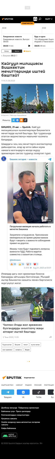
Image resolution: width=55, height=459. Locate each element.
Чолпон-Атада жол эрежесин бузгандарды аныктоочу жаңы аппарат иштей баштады (23, 328)
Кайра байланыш (8, 428)
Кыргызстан (7, 345)
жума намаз (35, 345)
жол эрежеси (7, 350)
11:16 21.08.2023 (8, 80)
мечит (25, 345)
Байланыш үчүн (8, 411)
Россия (38, 385)
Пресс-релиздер (23, 411)
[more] (50, 337)
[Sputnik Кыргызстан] (8, 20)
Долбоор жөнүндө (9, 408)
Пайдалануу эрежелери (28, 408)
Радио (28, 385)
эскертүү (18, 350)
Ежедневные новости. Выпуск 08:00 (16, 40)
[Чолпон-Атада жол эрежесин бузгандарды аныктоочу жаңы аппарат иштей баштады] (27, 304)
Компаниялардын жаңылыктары (15, 415)
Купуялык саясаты (9, 418)
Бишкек (17, 345)
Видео (27, 350)
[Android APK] (9, 436)
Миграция (49, 385)
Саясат (19, 385)
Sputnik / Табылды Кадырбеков (14, 115)
